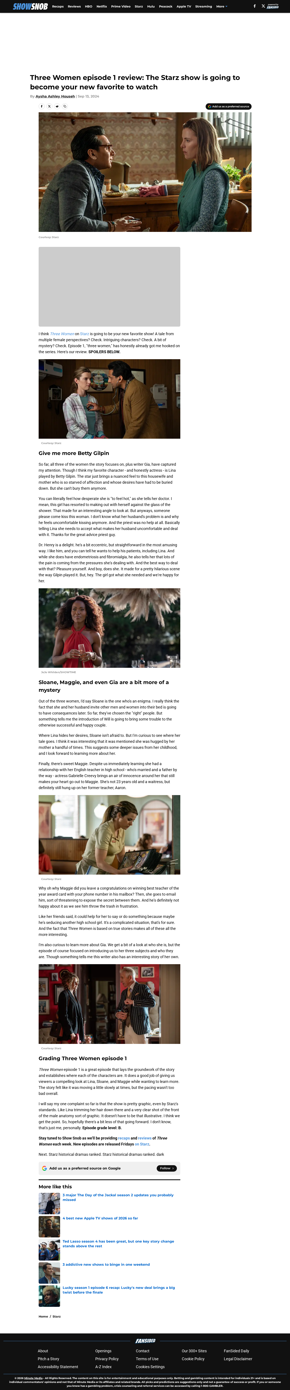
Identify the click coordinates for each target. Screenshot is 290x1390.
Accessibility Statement (58, 1366)
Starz (139, 6)
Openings (103, 1351)
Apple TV (184, 6)
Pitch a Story (48, 1359)
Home (43, 1316)
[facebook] (255, 6)
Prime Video (121, 6)
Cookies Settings (150, 1366)
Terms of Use (147, 1359)
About (43, 1351)
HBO (88, 6)
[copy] (65, 106)
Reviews (74, 6)
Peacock (165, 6)
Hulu (151, 6)
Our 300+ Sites (194, 1351)
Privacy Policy (107, 1359)
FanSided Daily (236, 1351)
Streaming (203, 6)
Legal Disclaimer (238, 1359)
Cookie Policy (193, 1359)
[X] (263, 6)
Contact (142, 1351)
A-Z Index (103, 1366)
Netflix (102, 6)
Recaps (58, 6)
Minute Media (33, 1378)
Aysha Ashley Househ (55, 96)
